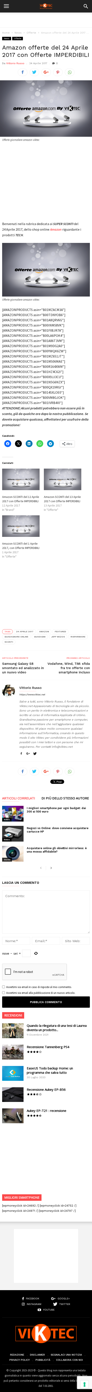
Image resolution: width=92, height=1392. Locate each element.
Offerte (31, 32)
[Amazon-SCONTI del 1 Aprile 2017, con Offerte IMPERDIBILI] (21, 526)
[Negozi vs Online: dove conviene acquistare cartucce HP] (13, 834)
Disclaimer (37, 1354)
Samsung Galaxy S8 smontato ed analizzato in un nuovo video (23, 668)
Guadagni (40, 636)
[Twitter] (35, 753)
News (18, 32)
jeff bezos (58, 636)
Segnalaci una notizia (66, 1354)
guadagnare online (16, 636)
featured (60, 631)
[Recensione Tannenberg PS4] (13, 1052)
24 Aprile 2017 (24, 631)
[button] (86, 6)
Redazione (17, 1354)
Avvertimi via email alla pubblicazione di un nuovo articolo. (40, 993)
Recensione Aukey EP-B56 (46, 1089)
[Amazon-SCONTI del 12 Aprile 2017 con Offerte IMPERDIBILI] (21, 479)
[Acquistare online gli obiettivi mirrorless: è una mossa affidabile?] (13, 854)
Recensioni (13, 1015)
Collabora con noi (69, 1359)
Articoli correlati (18, 798)
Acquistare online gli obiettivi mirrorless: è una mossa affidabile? (57, 850)
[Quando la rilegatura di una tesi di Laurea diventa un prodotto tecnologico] (13, 1030)
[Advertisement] (46, 20)
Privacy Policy (19, 1359)
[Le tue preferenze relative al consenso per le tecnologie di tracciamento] (84, 1384)
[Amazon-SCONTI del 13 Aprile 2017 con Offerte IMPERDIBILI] (62, 479)
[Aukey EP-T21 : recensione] (13, 1115)
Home (6, 32)
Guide (7, 859)
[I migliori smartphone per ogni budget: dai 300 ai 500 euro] (13, 814)
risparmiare (78, 636)
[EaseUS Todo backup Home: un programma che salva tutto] (13, 1073)
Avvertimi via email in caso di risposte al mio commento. (39, 987)
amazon (44, 631)
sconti (8, 642)
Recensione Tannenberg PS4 (48, 1047)
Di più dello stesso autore (65, 798)
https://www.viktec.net (32, 694)
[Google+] (28, 753)
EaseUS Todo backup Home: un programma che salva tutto (50, 1070)
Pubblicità (43, 1359)
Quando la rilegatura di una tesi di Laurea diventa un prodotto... (57, 1027)
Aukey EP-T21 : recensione (46, 1110)
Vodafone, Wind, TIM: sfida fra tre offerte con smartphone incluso (68, 668)
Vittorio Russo (15, 63)
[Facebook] (21, 753)
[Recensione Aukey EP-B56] (13, 1094)
